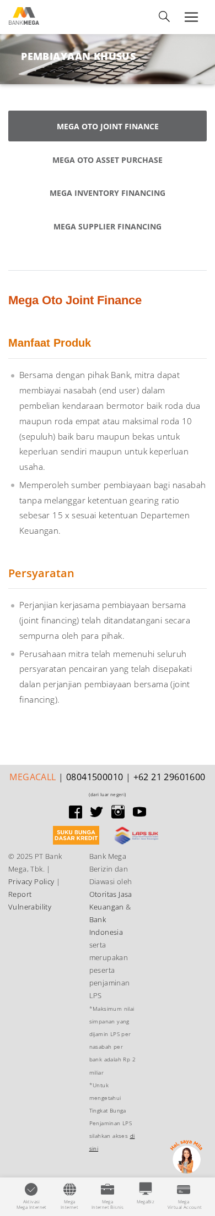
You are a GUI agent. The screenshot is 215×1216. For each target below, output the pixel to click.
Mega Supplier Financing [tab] (107, 226)
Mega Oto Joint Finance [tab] (108, 126)
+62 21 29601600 (169, 777)
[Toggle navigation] (164, 17)
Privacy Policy (31, 881)
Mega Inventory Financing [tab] (107, 193)
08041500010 (94, 777)
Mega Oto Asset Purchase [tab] (107, 160)
